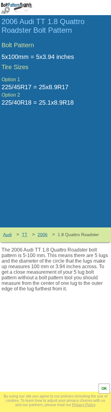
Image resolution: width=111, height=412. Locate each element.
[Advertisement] (55, 171)
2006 (42, 234)
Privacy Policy (83, 405)
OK (104, 388)
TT (24, 234)
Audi (7, 234)
